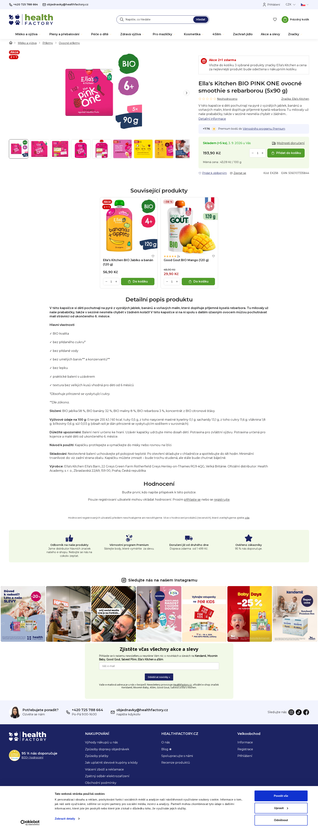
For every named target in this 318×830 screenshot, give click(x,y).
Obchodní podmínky (100, 783)
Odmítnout (281, 820)
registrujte (222, 499)
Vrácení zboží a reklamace (104, 769)
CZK (288, 4)
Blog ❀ (166, 749)
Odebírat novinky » (159, 677)
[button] (187, 93)
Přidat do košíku (288, 153)
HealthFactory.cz (182, 684)
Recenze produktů (175, 762)
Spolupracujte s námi (177, 756)
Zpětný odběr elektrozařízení (107, 776)
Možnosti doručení (291, 143)
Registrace (245, 749)
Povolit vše (281, 795)
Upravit (279, 808)
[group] (99, 93)
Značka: (295, 99)
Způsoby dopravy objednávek (107, 749)
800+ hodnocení (32, 757)
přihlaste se (192, 499)
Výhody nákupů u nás (101, 742)
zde (247, 517)
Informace (245, 742)
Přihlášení (244, 756)
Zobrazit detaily (65, 818)
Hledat (200, 19)
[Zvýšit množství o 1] (262, 153)
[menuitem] (28, 34)
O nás (165, 742)
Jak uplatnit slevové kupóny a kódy (111, 762)
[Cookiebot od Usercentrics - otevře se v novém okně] (30, 823)
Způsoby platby (96, 756)
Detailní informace (212, 119)
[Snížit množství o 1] (252, 153)
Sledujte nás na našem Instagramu (162, 580)
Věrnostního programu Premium (264, 128)
